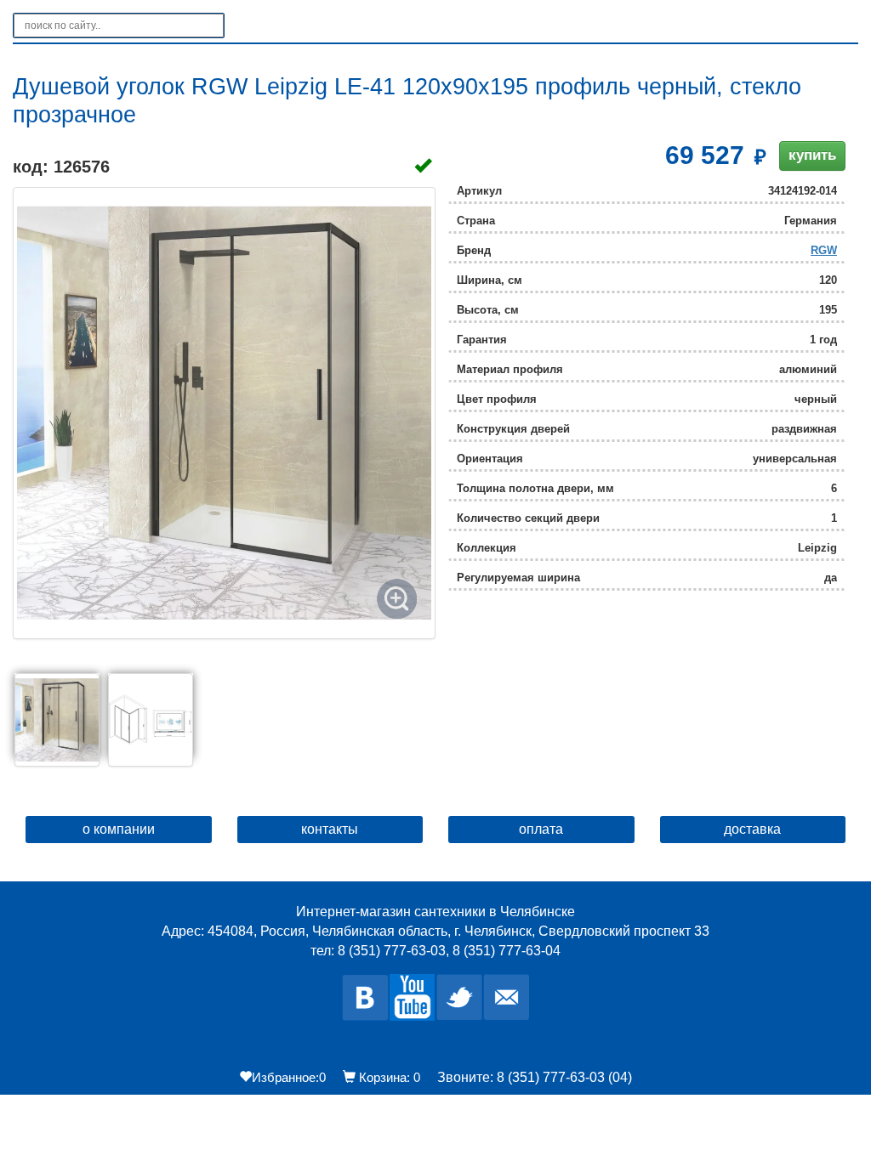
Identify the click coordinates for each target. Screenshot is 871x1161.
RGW (824, 250)
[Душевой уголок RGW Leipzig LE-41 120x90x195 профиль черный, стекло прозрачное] (224, 413)
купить (812, 155)
